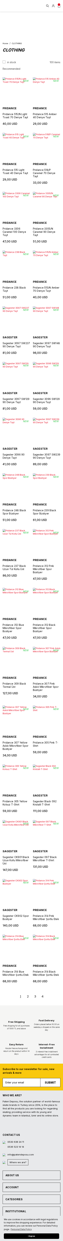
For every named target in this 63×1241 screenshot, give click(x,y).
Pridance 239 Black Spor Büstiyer (44, 512)
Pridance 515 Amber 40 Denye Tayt (45, 116)
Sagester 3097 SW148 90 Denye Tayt (46, 345)
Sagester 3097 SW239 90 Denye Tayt (46, 456)
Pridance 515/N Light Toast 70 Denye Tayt (15, 116)
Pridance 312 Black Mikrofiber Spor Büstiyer (44, 628)
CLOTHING (17, 43)
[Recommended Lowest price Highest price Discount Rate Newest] (31, 69)
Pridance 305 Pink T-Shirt (45, 744)
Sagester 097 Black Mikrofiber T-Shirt (45, 859)
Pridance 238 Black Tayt (14, 289)
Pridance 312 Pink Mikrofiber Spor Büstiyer (43, 569)
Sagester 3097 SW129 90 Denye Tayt (16, 400)
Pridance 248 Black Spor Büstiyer (14, 512)
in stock (11, 62)
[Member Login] (53, 6)
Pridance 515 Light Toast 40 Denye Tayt (15, 171)
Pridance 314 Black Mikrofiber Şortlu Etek (46, 973)
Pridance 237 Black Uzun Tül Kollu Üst (14, 567)
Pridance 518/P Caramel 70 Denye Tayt (44, 173)
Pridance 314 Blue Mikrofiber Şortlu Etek (16, 973)
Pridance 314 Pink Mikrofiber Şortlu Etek (46, 917)
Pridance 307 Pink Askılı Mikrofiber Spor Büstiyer (46, 686)
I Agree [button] (31, 1236)
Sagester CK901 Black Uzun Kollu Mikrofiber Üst (16, 860)
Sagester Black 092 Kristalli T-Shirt (45, 803)
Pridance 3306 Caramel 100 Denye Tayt (14, 231)
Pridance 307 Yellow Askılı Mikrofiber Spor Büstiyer (16, 745)
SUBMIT (50, 1082)
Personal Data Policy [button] (21, 1229)
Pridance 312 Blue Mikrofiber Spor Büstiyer (13, 628)
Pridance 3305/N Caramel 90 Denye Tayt (44, 231)
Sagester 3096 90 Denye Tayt (14, 456)
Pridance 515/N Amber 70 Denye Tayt (46, 289)
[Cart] (59, 6)
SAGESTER (10, 337)
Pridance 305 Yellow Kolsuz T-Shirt (15, 803)
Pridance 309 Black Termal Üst (14, 685)
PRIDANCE (9, 108)
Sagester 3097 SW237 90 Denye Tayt (16, 345)
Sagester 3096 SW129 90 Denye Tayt (46, 400)
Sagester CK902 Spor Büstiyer (16, 917)
